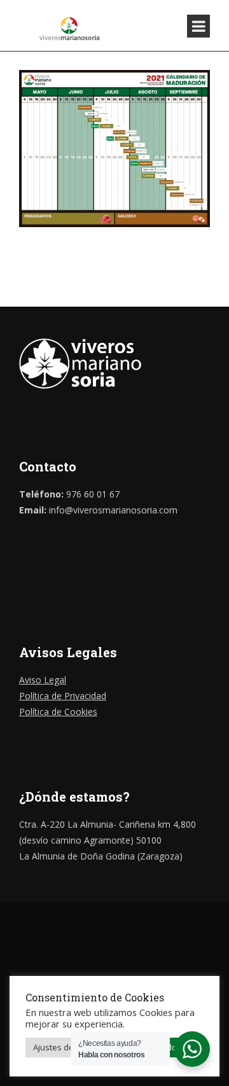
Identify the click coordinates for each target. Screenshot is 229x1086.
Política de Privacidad (62, 696)
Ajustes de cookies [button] (69, 1047)
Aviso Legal (42, 680)
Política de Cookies (58, 712)
